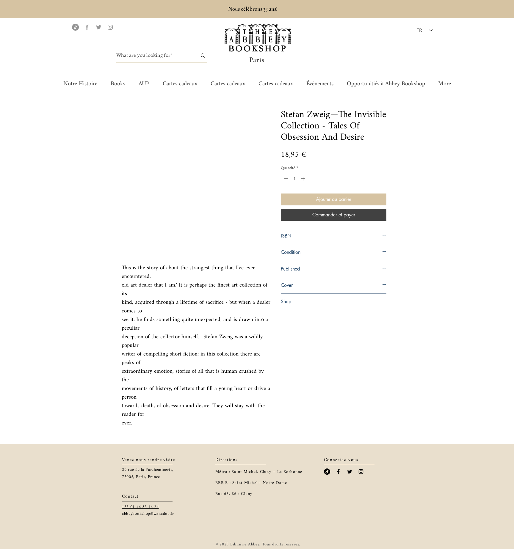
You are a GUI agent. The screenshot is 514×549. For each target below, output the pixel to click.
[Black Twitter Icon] (350, 471)
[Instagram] (110, 27)
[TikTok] (75, 27)
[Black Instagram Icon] (361, 471)
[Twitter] (98, 27)
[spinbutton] (294, 178)
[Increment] (303, 178)
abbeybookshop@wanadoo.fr (148, 513)
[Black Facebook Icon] (338, 471)
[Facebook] (87, 27)
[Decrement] (285, 178)
